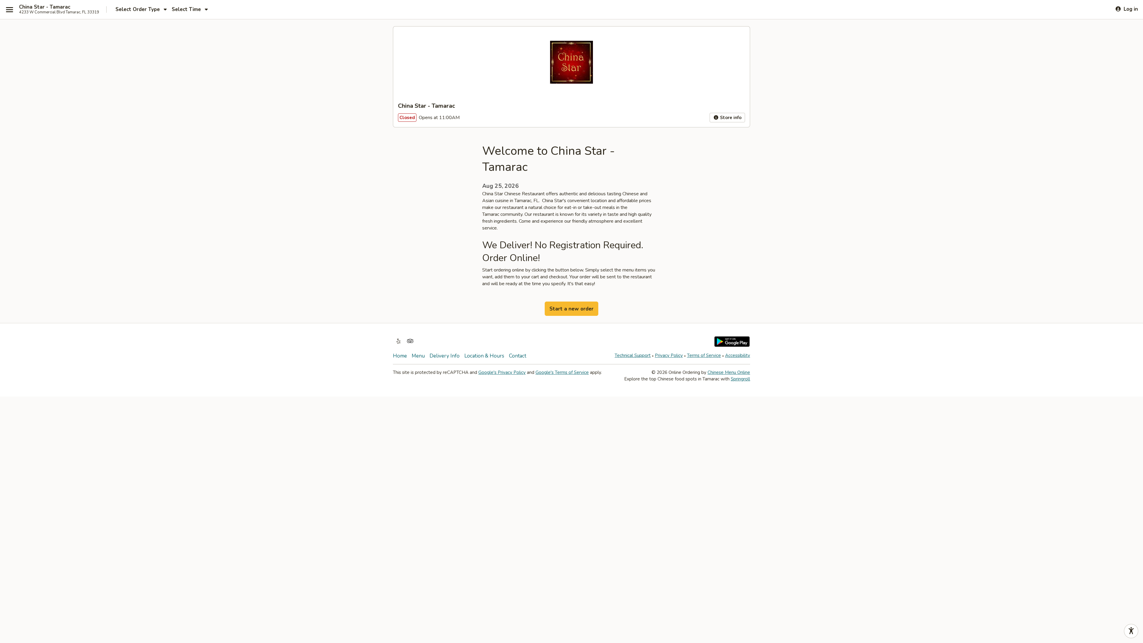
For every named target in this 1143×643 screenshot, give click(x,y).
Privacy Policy (669, 355)
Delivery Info (445, 355)
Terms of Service (704, 355)
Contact (517, 355)
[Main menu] (9, 9)
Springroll (740, 379)
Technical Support (633, 355)
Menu (418, 355)
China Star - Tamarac (44, 7)
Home (400, 355)
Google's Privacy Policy (502, 372)
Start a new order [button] (571, 308)
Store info (730, 118)
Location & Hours (484, 355)
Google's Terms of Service (562, 372)
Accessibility (737, 355)
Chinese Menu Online (729, 372)
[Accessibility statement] (1131, 631)
